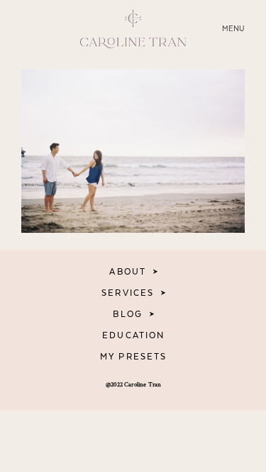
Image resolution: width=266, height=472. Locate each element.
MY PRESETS (133, 356)
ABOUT (127, 271)
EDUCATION (133, 335)
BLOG (127, 314)
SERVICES (127, 293)
